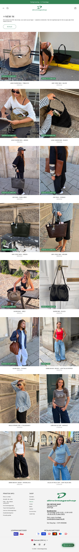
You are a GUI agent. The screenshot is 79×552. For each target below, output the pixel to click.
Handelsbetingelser (8, 512)
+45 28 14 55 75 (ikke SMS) (56, 514)
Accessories (32, 511)
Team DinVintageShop (9, 508)
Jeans (31, 504)
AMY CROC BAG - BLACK (59, 83)
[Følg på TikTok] (44, 544)
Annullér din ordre (8, 499)
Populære (31, 499)
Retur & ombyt (7, 496)
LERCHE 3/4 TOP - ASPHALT (59, 425)
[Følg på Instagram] (39, 544)
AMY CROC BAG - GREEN (19, 254)
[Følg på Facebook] (34, 544)
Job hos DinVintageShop (9, 510)
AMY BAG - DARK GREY (19, 197)
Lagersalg (32, 513)
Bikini (30, 506)
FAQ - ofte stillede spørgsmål (8, 502)
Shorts (31, 501)
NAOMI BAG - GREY (20, 311)
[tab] (9, 16)
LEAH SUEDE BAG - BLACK (59, 140)
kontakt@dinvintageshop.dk (55, 519)
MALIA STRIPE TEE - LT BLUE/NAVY (19, 425)
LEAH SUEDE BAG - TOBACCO (19, 83)
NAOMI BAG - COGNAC (20, 368)
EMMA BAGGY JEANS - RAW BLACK (20, 482)
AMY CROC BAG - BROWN (59, 254)
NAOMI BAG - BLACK (59, 311)
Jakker (31, 509)
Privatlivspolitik (7, 515)
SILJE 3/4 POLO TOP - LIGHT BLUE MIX (59, 482)
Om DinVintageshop (8, 505)
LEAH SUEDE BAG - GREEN (19, 140)
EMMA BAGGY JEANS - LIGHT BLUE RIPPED (59, 368)
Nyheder (31, 496)
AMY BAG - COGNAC (59, 197)
